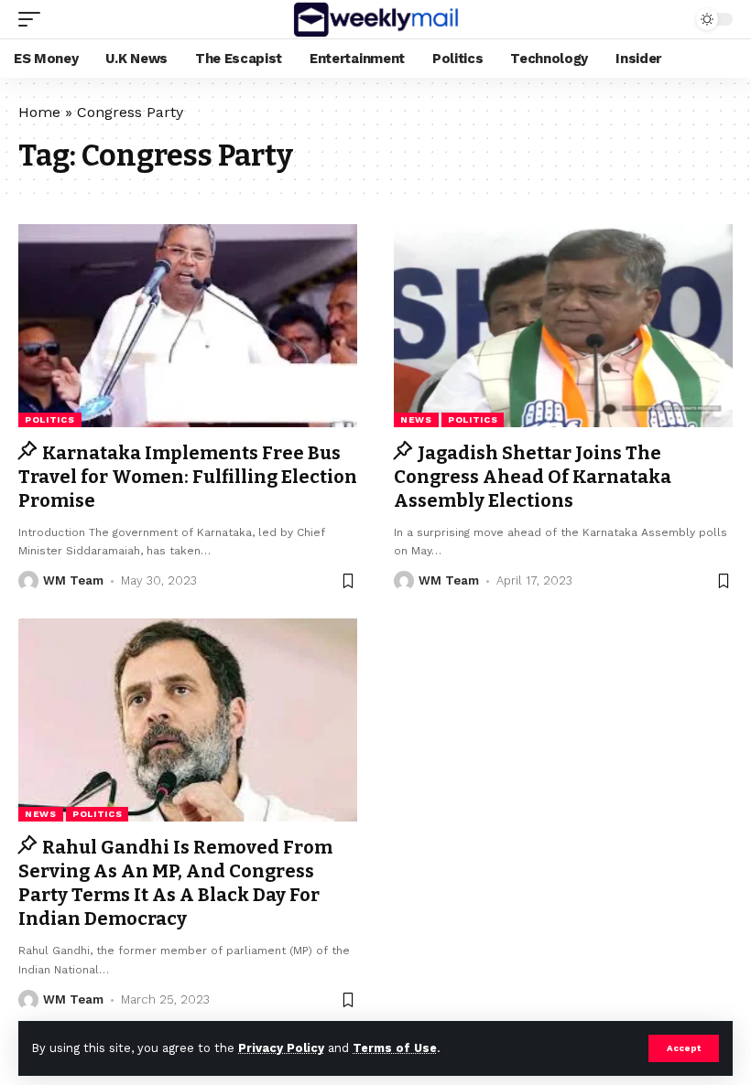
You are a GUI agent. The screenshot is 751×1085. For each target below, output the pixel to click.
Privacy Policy (281, 1048)
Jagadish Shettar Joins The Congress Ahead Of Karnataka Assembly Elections (532, 476)
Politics (50, 419)
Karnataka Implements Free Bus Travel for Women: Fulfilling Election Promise (187, 476)
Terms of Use (395, 1048)
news (416, 419)
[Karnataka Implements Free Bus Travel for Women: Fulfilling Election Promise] (187, 325)
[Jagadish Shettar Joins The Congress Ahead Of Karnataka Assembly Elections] (563, 325)
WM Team (73, 580)
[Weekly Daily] (375, 19)
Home (39, 112)
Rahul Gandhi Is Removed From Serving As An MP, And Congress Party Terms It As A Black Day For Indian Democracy (175, 882)
